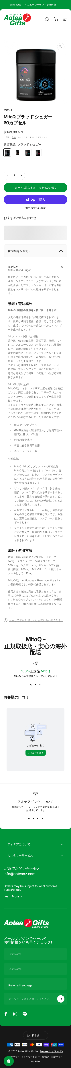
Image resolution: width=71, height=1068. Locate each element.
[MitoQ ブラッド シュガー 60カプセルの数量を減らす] (7, 175)
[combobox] (18, 4)
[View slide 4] (42, 818)
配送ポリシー (57, 1057)
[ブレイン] (17, 152)
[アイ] (27, 152)
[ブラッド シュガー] (7, 152)
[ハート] (38, 152)
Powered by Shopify (51, 1051)
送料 (14, 137)
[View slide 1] (31, 684)
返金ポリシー (14, 1057)
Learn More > (13, 896)
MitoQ (8, 110)
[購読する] (60, 999)
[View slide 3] (40, 684)
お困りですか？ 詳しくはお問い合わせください (36, 620)
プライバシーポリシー (31, 1057)
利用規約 (45, 1057)
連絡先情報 (35, 1061)
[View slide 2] (35, 684)
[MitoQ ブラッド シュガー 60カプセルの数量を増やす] (21, 175)
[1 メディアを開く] (60, 46)
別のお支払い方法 (35, 208)
